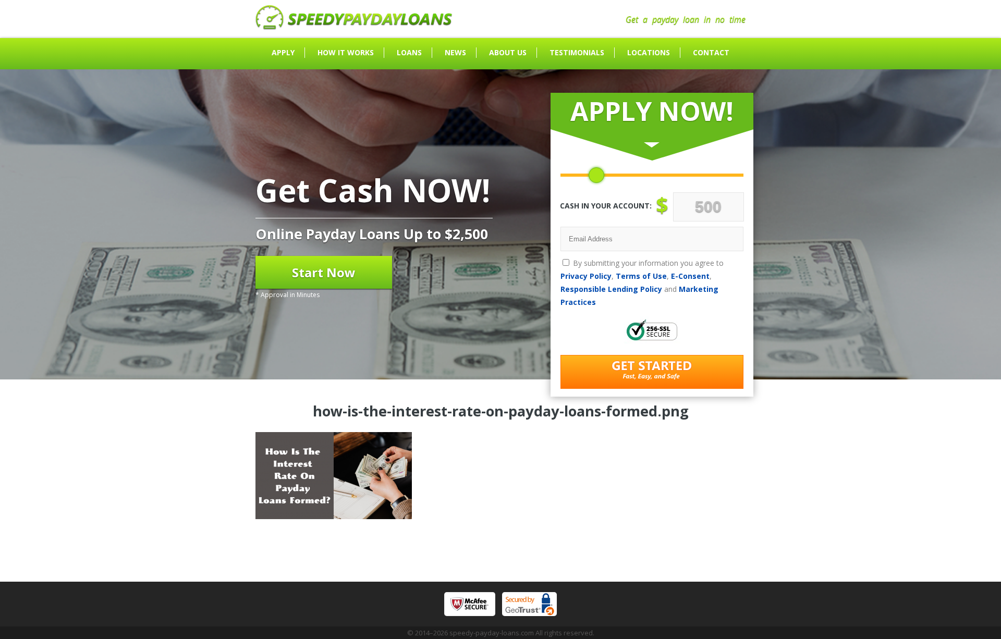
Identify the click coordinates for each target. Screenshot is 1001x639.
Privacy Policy (586, 276)
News (455, 52)
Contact (711, 52)
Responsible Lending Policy (611, 289)
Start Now (324, 272)
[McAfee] (470, 604)
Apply (283, 52)
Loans (409, 52)
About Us (508, 52)
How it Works (346, 52)
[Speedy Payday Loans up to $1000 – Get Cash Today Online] (354, 26)
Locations (648, 52)
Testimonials (577, 52)
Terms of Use (641, 276)
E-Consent (690, 276)
